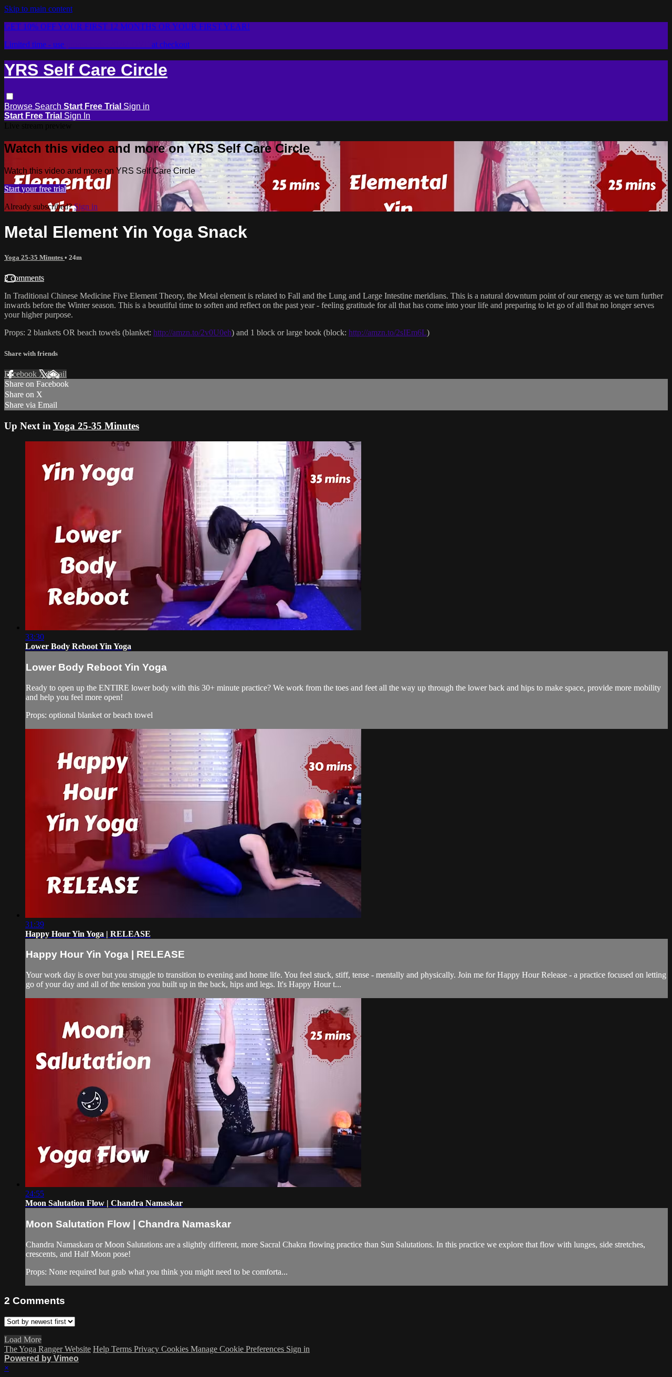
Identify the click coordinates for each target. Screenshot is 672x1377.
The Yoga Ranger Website (47, 1348)
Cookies (176, 1348)
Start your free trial (35, 188)
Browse (19, 106)
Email (57, 373)
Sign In (77, 115)
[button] (9, 96)
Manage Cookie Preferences (238, 1348)
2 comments (24, 277)
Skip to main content (38, 8)
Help (102, 1348)
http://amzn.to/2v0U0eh (192, 332)
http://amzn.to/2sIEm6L (388, 332)
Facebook (21, 373)
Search (49, 106)
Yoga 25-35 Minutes (34, 257)
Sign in (136, 106)
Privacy (147, 1348)
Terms (122, 1348)
